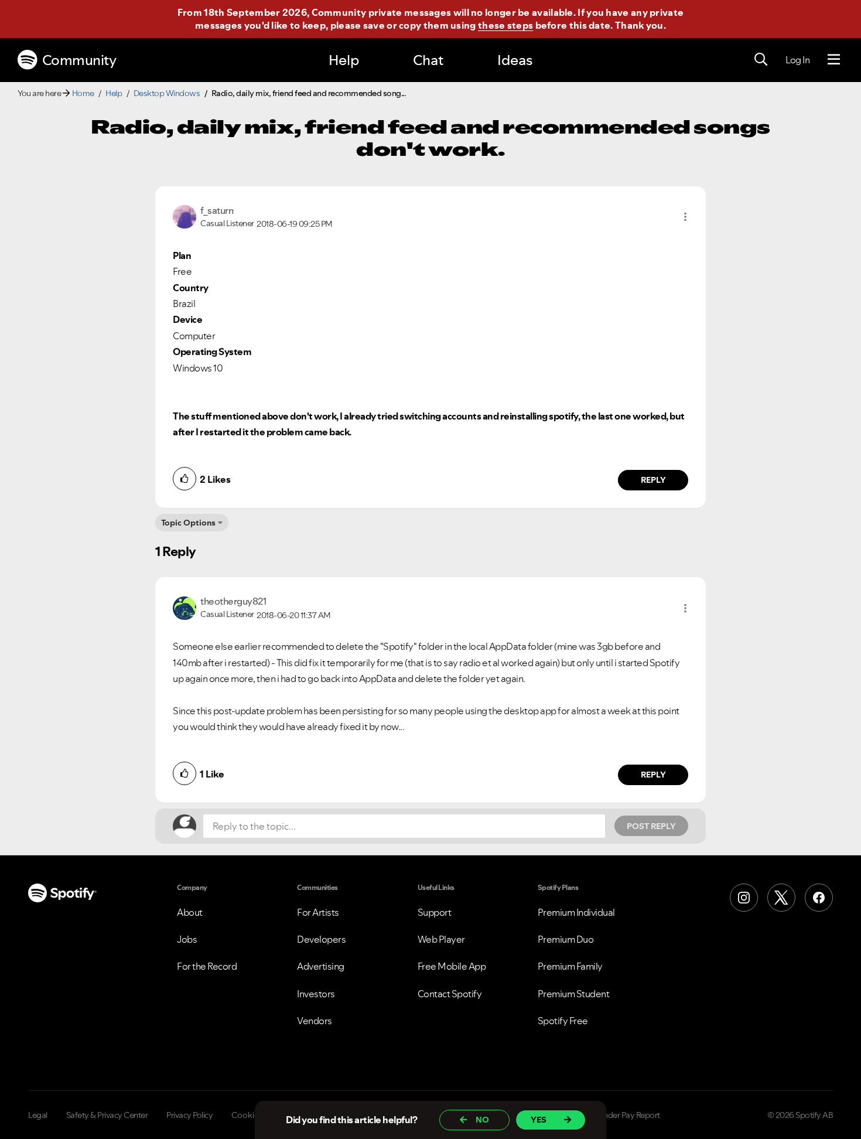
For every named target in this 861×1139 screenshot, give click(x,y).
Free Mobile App (452, 966)
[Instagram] (744, 898)
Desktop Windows (167, 93)
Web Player (441, 939)
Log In (797, 59)
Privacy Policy (189, 1115)
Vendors (314, 1020)
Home (83, 93)
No (482, 1120)
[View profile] (184, 215)
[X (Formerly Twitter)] (781, 898)
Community (79, 60)
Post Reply (651, 826)
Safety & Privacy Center (107, 1115)
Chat (428, 60)
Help (344, 60)
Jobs (187, 939)
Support (435, 912)
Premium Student (574, 993)
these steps (505, 25)
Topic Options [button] (188, 522)
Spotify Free (563, 1020)
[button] (685, 217)
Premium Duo (566, 939)
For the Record (207, 966)
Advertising (320, 966)
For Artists (318, 912)
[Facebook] (819, 898)
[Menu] (833, 60)
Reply (653, 480)
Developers (321, 939)
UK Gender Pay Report (620, 1115)
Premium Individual (576, 912)
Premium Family (570, 966)
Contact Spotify (450, 993)
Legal (37, 1115)
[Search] (761, 59)
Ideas (514, 60)
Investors (316, 993)
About (190, 912)
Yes (538, 1120)
